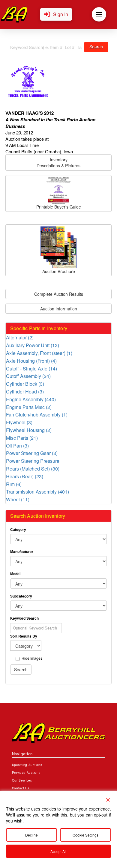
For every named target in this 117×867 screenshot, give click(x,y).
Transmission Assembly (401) (37, 491)
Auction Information (58, 309)
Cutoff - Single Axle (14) (31, 368)
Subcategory (21, 596)
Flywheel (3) (19, 422)
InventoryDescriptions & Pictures (58, 163)
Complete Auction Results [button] (58, 294)
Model (15, 573)
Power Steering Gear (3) (32, 453)
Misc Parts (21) (22, 437)
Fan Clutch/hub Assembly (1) (37, 414)
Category (18, 529)
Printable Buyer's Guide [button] (58, 207)
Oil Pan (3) (17, 445)
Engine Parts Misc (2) (29, 407)
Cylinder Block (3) (25, 383)
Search (96, 47)
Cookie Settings (85, 834)
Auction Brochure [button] (58, 271)
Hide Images (32, 658)
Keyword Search (24, 618)
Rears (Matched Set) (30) (32, 468)
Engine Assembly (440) (31, 399)
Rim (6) (14, 484)
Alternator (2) (20, 337)
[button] (56, 14)
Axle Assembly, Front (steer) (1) (39, 353)
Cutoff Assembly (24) (28, 376)
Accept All (58, 851)
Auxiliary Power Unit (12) (32, 345)
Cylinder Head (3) (25, 391)
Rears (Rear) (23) (24, 476)
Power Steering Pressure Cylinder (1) (32, 460)
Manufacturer (21, 551)
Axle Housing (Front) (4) (31, 360)
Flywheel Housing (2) (29, 430)
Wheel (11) (17, 499)
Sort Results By (23, 636)
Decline (31, 834)
